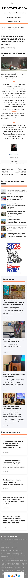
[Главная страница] (14, 8)
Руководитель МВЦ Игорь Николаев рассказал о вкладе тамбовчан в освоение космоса (12, 408)
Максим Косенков (20, 163)
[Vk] (14, 161)
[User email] (16, 161)
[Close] (23, 573)
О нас (2, 539)
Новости (7, 163)
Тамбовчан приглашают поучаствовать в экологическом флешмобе (13, 482)
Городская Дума (12, 17)
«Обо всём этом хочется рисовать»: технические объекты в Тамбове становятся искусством (13, 302)
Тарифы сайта (5, 541)
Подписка (24, 539)
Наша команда (16, 539)
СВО (24, 13)
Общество (12, 163)
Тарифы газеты (14, 541)
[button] (14, 64)
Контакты (8, 539)
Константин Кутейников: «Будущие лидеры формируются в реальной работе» (14, 374)
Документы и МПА (14, 21)
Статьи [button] (18, 13)
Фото (19, 17)
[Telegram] (12, 161)
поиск (15, 3)
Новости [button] (11, 13)
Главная (5, 13)
